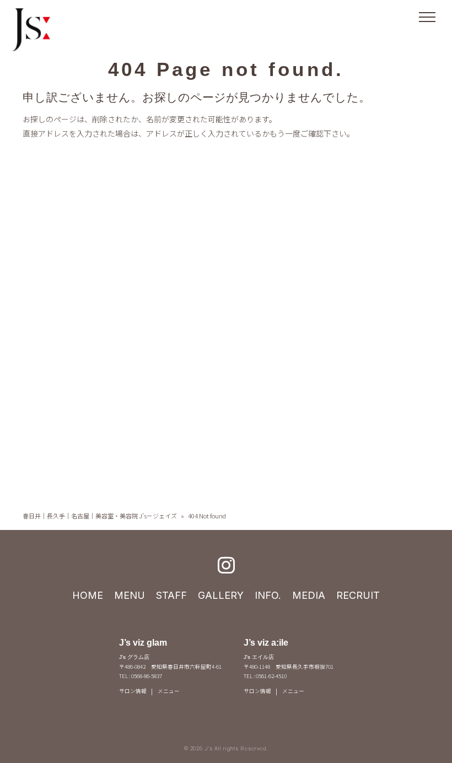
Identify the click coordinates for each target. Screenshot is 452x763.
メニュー (169, 691)
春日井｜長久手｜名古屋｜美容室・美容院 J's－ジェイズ (100, 515)
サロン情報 (133, 691)
